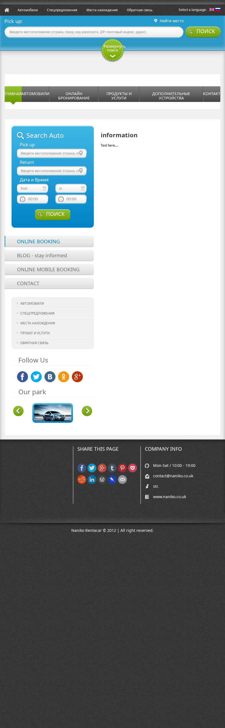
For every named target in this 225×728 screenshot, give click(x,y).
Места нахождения (102, 10)
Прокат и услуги (35, 333)
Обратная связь (140, 10)
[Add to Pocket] (132, 471)
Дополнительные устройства (171, 96)
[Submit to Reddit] (81, 482)
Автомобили (28, 10)
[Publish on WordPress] (102, 482)
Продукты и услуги (119, 96)
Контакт (211, 93)
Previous (18, 411)
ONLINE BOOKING (38, 241)
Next (87, 411)
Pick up (27, 145)
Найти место (172, 20)
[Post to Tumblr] (112, 471)
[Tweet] (92, 471)
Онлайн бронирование (74, 96)
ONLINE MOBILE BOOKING (48, 269)
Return (27, 162)
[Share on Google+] (102, 471)
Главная (13, 93)
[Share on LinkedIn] (92, 482)
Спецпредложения (62, 10)
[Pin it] (122, 471)
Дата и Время (34, 180)
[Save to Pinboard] (112, 482)
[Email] (122, 482)
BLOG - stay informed (42, 255)
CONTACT (28, 283)
